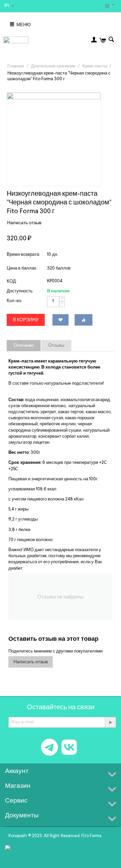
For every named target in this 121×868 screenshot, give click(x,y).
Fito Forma (91, 836)
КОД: (11, 281)
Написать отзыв (24, 223)
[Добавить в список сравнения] (83, 320)
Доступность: (20, 291)
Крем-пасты (94, 66)
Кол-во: (14, 301)
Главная (15, 66)
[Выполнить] (110, 722)
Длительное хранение (53, 66)
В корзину (26, 320)
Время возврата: (23, 254)
